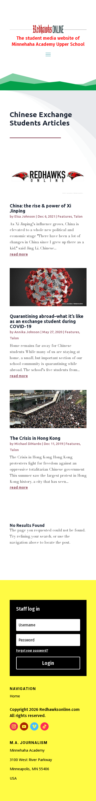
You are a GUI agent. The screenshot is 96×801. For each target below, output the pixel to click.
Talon (78, 216)
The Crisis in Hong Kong (35, 438)
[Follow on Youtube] (24, 726)
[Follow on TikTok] (44, 726)
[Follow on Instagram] (14, 726)
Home (15, 696)
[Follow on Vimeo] (34, 726)
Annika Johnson (27, 332)
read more (19, 254)
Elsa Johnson (24, 216)
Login (48, 663)
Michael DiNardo (27, 443)
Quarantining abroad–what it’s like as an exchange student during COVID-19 (46, 321)
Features (65, 216)
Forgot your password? (32, 650)
